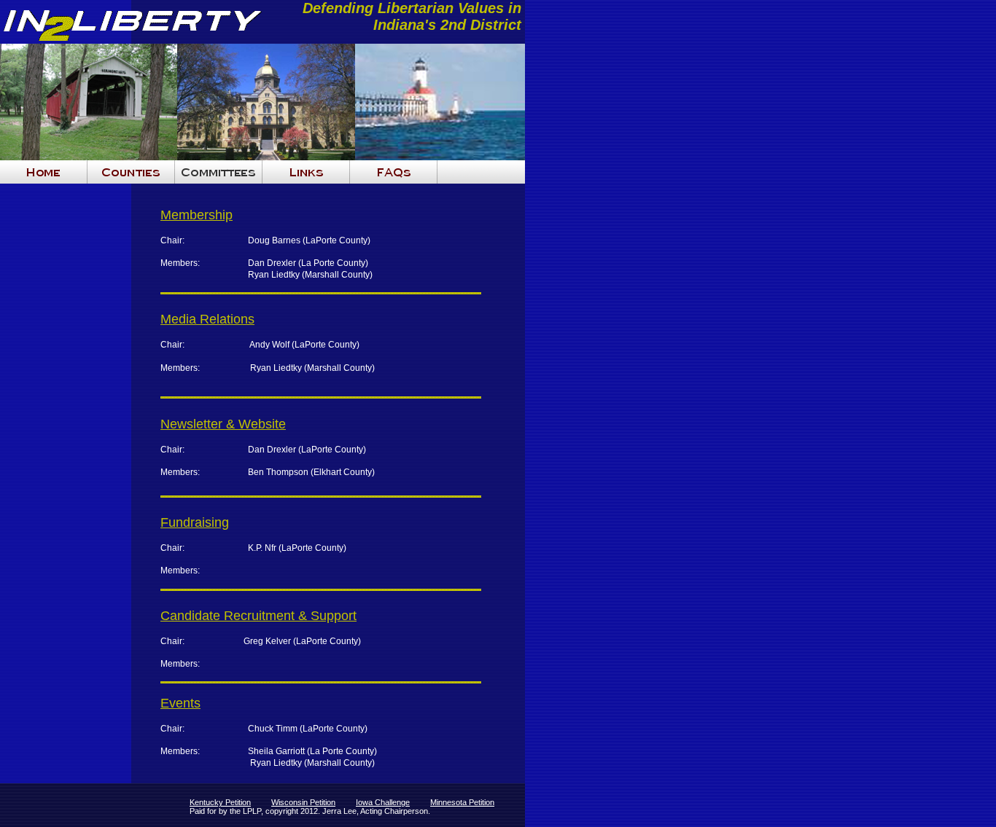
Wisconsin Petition (303, 802)
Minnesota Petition (462, 802)
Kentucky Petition (220, 802)
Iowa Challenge (383, 802)
